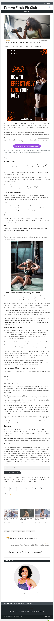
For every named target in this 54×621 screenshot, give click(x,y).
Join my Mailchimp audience (12, 472)
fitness (8, 531)
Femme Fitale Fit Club (20, 8)
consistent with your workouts (28, 421)
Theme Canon (19, 616)
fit (4, 531)
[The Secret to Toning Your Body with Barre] (11, 513)
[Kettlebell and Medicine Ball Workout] (42, 513)
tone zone (32, 531)
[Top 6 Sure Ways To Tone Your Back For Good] (27, 513)
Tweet (6, 158)
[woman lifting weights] (27, 27)
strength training (43, 138)
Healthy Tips (7, 40)
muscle (23, 531)
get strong (13, 531)
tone (13, 46)
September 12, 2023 (45, 40)
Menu (28, 11)
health (18, 531)
